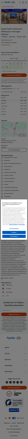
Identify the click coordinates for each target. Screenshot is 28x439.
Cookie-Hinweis (21, 224)
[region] (14, 219)
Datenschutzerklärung (13, 224)
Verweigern (14, 232)
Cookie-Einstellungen (14, 228)
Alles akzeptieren (14, 236)
